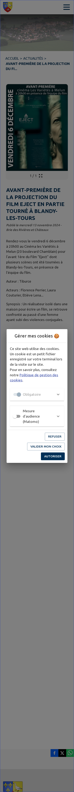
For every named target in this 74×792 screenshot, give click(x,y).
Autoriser (52, 456)
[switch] (15, 416)
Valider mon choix (45, 446)
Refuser (54, 436)
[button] (37, 394)
